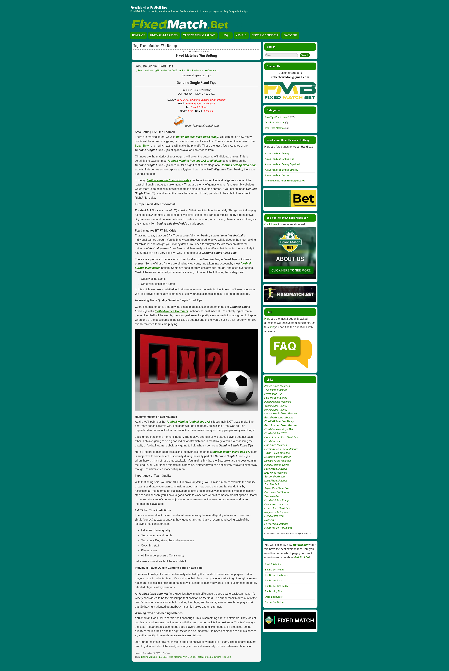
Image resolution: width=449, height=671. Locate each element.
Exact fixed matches (276, 504)
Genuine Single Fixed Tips (154, 66)
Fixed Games (272, 441)
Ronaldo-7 (270, 519)
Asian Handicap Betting (277, 153)
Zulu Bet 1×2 (271, 484)
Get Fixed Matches (274, 122)
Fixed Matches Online (276, 464)
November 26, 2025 (167, 70)
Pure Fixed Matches (275, 468)
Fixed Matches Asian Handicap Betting (284, 180)
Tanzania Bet (271, 496)
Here (267, 318)
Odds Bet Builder (273, 597)
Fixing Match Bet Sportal (278, 527)
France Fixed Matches (277, 508)
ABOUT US (241, 35)
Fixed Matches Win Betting (181, 657)
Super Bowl (142, 145)
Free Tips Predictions (192, 70)
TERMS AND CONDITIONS (265, 35)
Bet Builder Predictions (276, 575)
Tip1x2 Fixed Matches (277, 452)
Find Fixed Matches (275, 444)
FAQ (226, 35)
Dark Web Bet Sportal (276, 492)
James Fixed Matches (277, 385)
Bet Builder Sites (273, 580)
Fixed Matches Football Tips (148, 7)
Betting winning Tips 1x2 (153, 657)
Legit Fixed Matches (275, 480)
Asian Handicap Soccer (277, 175)
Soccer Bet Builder (274, 602)
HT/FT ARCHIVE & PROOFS (164, 35)
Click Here (270, 224)
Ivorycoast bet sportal (276, 512)
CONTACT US (290, 35)
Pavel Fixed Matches (276, 523)
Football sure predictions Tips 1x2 (213, 657)
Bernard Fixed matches (277, 456)
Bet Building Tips (273, 591)
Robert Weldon (145, 70)
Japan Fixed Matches (276, 488)
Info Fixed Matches (275, 128)
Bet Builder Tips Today (276, 586)
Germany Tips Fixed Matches (281, 449)
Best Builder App (273, 564)
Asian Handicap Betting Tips (279, 159)
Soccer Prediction (274, 476)
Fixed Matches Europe (277, 500)
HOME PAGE (138, 35)
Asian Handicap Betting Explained (282, 164)
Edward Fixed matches (277, 460)
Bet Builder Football (275, 569)
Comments (213, 70)
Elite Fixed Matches (275, 472)
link (271, 327)
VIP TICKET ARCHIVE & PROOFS (199, 35)
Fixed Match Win (274, 515)
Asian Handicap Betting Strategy (281, 169)
